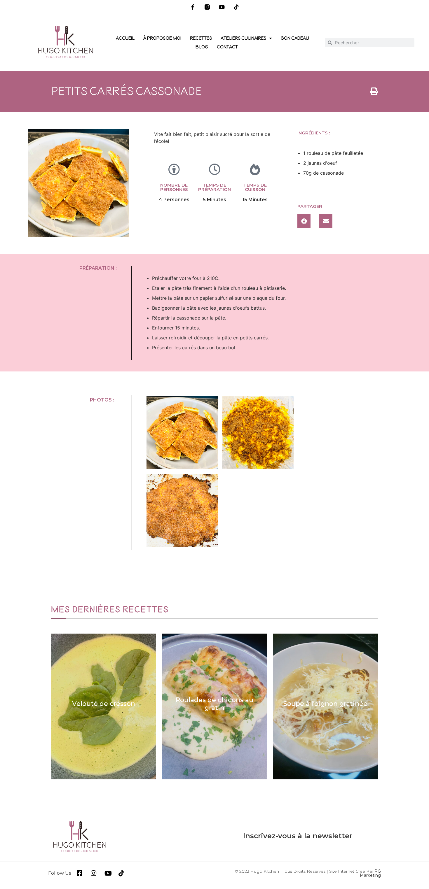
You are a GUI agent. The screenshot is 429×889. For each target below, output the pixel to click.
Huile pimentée (325, 704)
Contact (227, 47)
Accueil (125, 38)
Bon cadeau (295, 38)
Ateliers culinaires (243, 38)
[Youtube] (222, 7)
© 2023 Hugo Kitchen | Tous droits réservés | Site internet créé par (308, 873)
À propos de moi (162, 38)
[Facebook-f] (193, 7)
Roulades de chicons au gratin (103, 703)
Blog (202, 47)
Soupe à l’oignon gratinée (214, 704)
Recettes (201, 38)
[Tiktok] (236, 7)
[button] (304, 221)
